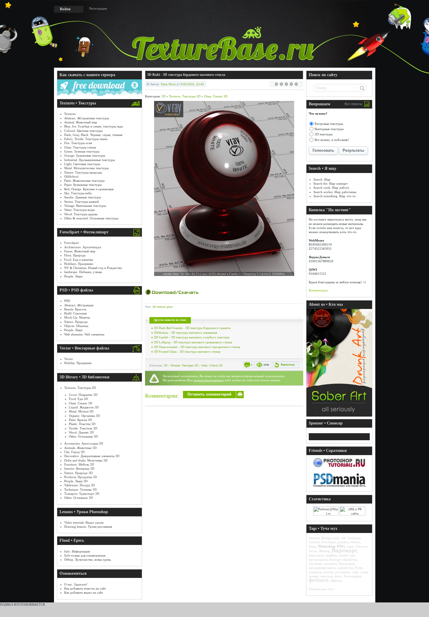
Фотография (352, 576)
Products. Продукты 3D (80, 477)
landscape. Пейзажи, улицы (83, 272)
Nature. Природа (76, 322)
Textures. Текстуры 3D (80, 387)
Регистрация (98, 8)
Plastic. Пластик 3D (82, 424)
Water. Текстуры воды (79, 210)
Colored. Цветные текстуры (83, 130)
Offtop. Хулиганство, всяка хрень (87, 559)
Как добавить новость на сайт (85, 588)
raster (350, 546)
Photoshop (326, 546)
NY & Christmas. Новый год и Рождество (93, 268)
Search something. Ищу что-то (334, 196)
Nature (355, 542)
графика (331, 555)
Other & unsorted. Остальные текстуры (91, 218)
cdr (343, 538)
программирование (322, 567)
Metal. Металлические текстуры (86, 168)
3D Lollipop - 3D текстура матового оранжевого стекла (193, 342)
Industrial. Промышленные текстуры (89, 160)
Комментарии (318, 290)
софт (355, 572)
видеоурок (316, 555)
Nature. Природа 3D (78, 473)
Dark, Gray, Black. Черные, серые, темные (93, 135)
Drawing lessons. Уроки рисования (88, 526)
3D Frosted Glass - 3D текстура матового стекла (187, 351)
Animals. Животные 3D (80, 448)
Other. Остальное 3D (78, 497)
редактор (315, 572)
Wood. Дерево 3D (81, 432)
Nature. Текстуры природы (83, 172)
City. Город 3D (74, 452)
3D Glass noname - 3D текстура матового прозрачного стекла (197, 347)
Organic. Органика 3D (84, 415)
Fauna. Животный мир (79, 251)
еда (352, 555)
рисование (342, 572)
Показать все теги (321, 589)
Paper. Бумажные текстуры (83, 184)
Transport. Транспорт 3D (81, 493)
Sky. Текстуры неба (78, 193)
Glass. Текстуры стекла (80, 147)
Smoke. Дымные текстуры (82, 197)
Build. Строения (75, 313)
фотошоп (318, 580)
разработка (345, 567)
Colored (314, 542)
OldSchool (71, 176)
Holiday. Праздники (78, 363)
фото (338, 576)
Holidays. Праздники (78, 263)
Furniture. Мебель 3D (79, 464)
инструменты (318, 559)
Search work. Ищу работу (331, 187)
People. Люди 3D (76, 481)
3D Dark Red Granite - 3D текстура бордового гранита (192, 328)
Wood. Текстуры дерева (80, 214)
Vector (68, 359)
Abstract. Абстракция (78, 305)
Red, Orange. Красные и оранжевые (89, 189)
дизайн (343, 555)
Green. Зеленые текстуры (81, 151)
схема (364, 572)
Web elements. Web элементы (84, 334)
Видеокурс (344, 550)
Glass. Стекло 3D (80, 403)
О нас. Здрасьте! (76, 584)
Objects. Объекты (76, 326)
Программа (347, 563)
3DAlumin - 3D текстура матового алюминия (185, 332)
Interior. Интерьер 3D (79, 468)
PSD (67, 301)
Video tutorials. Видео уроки (84, 522)
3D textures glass (162, 306)
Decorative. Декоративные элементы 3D (91, 456)
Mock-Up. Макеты (77, 317)
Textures (70, 114)
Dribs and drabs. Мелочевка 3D (85, 460)
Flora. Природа (75, 255)
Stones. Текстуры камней (81, 201)
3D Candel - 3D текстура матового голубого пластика (191, 337)
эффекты (336, 580)
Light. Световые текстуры (82, 164)
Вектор (324, 551)
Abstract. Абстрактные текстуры (86, 118)
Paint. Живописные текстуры (84, 180)
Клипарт (335, 559)
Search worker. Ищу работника (334, 192)
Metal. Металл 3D (81, 411)
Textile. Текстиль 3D (83, 428)
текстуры (326, 576)
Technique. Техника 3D (80, 489)
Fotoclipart (71, 242)
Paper (312, 546)
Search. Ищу (322, 179)
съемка (313, 576)
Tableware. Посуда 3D (79, 485)
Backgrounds (330, 538)
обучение (315, 563)
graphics (343, 542)
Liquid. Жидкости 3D (84, 407)
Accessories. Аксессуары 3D (83, 443)
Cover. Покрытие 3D (83, 394)
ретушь (328, 572)
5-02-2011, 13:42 (192, 84)
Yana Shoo (168, 84)
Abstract (314, 538)
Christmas (353, 538)
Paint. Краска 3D (80, 420)
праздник (330, 563)
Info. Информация (77, 551)
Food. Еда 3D (78, 399)
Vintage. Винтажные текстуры (85, 205)
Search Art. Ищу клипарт (330, 183)
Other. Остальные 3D (83, 436)
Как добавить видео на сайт (83, 592)
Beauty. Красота (75, 309)
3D (163, 96)
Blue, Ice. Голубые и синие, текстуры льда (93, 126)
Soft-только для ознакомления (84, 555)
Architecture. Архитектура (82, 247)
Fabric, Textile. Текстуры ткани (85, 139)
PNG (341, 546)
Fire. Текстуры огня (78, 143)
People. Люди (73, 276)
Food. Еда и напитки (78, 259)
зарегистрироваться (209, 380)
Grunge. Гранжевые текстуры (84, 155)
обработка (349, 559)
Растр (359, 567)
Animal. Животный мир (80, 122)
